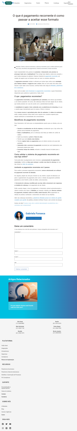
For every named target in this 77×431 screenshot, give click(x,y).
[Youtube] (10, 424)
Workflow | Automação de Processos (11, 375)
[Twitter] (6, 424)
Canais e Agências (6, 412)
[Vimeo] (6, 428)
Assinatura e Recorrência (43, 24)
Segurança (4, 354)
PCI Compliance (6, 377)
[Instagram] (3, 428)
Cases (38, 3)
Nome (16, 250)
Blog (3, 409)
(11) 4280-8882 (20, 323)
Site (15, 262)
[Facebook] (3, 424)
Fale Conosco (70, 3)
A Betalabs (4, 406)
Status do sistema (6, 391)
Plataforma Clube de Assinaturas (10, 372)
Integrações (5, 348)
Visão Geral (5, 345)
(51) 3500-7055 (57, 328)
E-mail (16, 256)
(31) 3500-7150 (20, 328)
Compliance (5, 357)
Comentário (17, 232)
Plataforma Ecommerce (8, 369)
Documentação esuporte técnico (6, 387)
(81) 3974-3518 (57, 323)
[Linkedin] (10, 428)
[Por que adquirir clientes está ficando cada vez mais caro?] (22, 292)
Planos (47, 3)
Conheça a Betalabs (33, 218)
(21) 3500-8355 (57, 333)
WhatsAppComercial (8, 3)
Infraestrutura (5, 351)
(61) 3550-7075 (20, 333)
